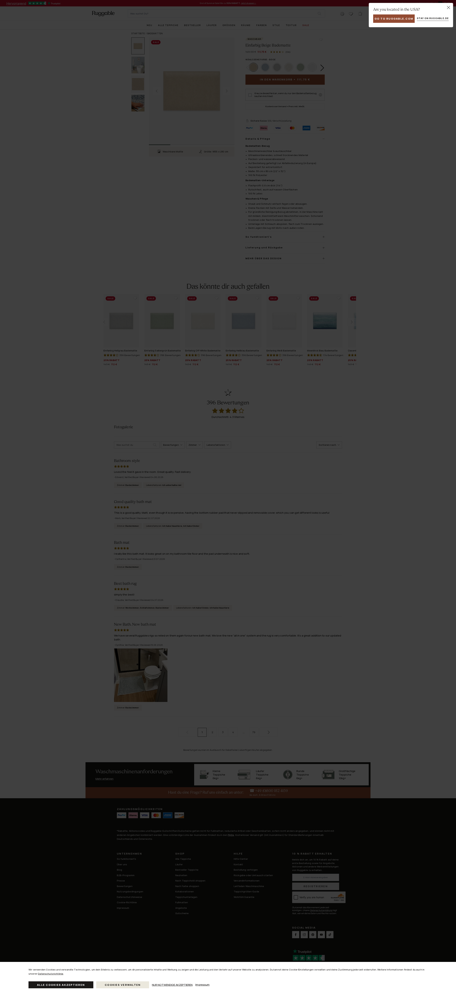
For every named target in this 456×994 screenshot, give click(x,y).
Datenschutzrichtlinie (50, 973)
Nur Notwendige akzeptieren (172, 984)
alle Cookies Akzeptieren (61, 985)
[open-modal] (448, 7)
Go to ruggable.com (394, 19)
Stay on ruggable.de (433, 18)
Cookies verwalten (123, 985)
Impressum (202, 985)
